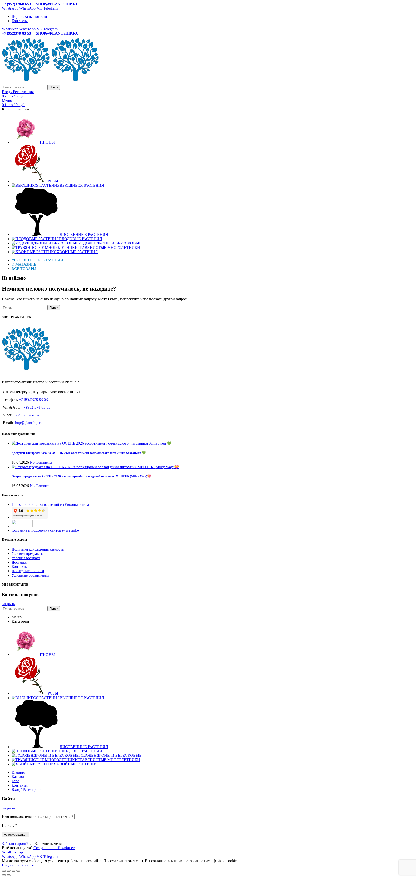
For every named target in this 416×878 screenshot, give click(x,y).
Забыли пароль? (15, 843)
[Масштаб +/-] (18, 871)
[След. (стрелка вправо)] (9, 875)
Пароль (9, 825)
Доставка (19, 562)
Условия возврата (26, 558)
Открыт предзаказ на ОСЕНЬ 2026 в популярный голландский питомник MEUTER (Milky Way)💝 (81, 476)
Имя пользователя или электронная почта (37, 816)
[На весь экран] (13, 871)
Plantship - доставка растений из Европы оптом (50, 504)
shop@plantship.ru (28, 423)
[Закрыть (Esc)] (4, 871)
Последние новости (28, 571)
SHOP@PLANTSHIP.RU (57, 4)
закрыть (8, 604)
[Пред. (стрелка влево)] (4, 875)
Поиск (53, 87)
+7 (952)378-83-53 (16, 4)
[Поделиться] (9, 871)
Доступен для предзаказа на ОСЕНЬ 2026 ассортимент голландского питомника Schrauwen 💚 (79, 453)
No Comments (41, 462)
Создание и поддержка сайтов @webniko (45, 530)
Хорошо (27, 865)
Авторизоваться (15, 834)
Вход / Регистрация (27, 790)
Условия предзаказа (28, 553)
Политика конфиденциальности (38, 549)
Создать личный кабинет (54, 848)
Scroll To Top (12, 852)
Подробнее (11, 865)
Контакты (20, 566)
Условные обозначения (30, 575)
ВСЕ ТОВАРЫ (24, 269)
